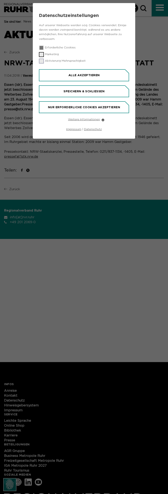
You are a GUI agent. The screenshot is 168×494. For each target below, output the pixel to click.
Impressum (73, 129)
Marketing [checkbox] (52, 54)
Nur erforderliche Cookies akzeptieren (84, 107)
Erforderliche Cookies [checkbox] (60, 47)
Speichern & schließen (84, 91)
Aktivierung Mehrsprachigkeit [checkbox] (65, 60)
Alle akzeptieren (84, 75)
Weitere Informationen (84, 119)
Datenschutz (93, 129)
